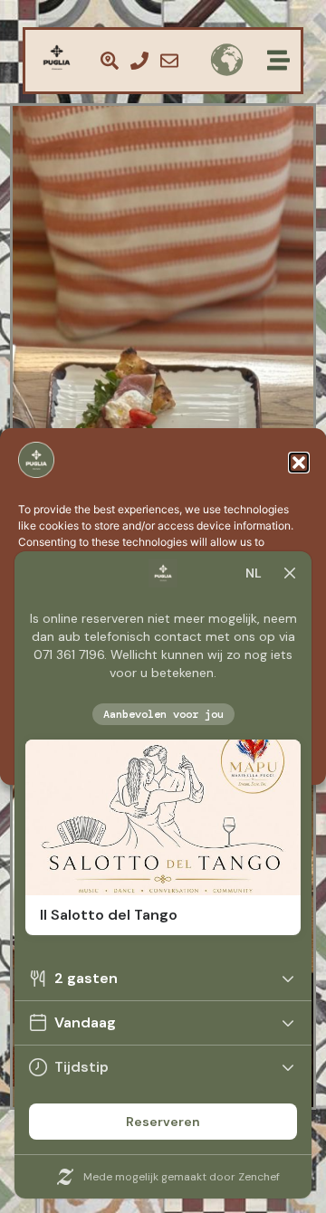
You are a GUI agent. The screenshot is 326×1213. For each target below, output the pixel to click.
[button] (299, 463)
